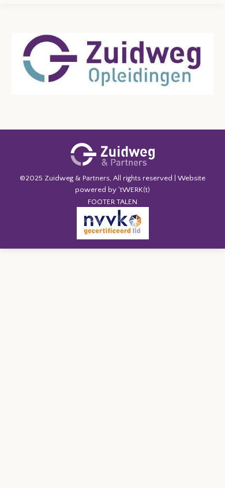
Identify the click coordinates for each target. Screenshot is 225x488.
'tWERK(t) (134, 190)
